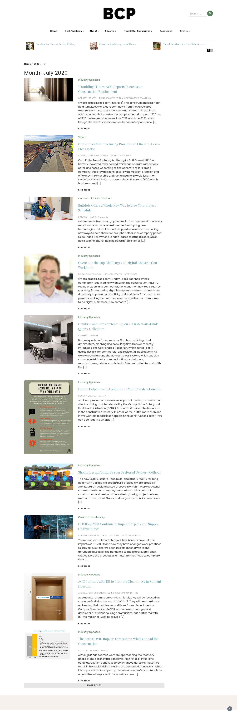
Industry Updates (89, 80)
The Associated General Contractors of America (125, 98)
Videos (82, 137)
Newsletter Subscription (138, 31)
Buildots (82, 216)
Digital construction (89, 274)
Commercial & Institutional (95, 198)
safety (102, 395)
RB (136, 593)
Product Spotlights (121, 155)
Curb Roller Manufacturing (93, 155)
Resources (166, 31)
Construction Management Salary (117, 44)
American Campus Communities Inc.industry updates (105, 593)
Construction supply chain (92, 535)
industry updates (87, 98)
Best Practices (73, 31)
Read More (84, 128)
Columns (83, 517)
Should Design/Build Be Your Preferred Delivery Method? (119, 472)
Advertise (110, 31)
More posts (94, 685)
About (93, 31)
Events (184, 31)
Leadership (98, 517)
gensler (94, 335)
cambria (82, 335)
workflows (131, 274)
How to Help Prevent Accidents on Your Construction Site (119, 389)
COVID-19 (114, 535)
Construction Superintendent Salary (56, 44)
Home (53, 31)
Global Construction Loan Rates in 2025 (184, 44)
